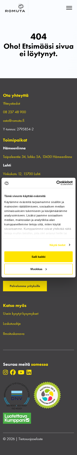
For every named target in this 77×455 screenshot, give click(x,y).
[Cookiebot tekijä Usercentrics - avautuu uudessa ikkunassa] (56, 182)
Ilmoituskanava (13, 333)
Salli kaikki (38, 256)
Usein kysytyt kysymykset (20, 313)
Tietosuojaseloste (31, 438)
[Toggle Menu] (69, 7)
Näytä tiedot (57, 244)
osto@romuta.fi (13, 120)
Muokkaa (36, 268)
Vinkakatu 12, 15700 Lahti (21, 173)
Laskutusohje (12, 323)
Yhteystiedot (11, 103)
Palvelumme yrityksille (25, 286)
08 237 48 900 (14, 112)
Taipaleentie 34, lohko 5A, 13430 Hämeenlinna (38, 156)
